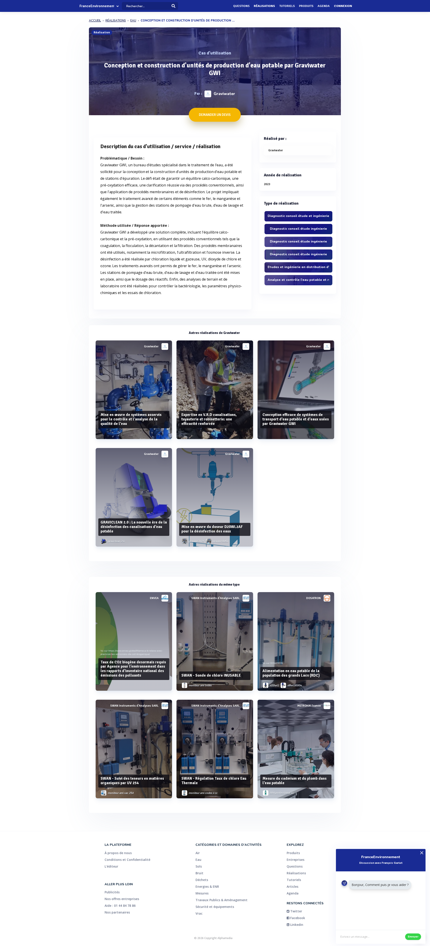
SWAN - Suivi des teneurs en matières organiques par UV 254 (132, 780)
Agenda (324, 6)
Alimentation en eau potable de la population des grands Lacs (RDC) (291, 673)
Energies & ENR (207, 886)
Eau (198, 859)
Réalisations (264, 6)
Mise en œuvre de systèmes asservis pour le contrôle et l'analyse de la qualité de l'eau (131, 419)
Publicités (112, 892)
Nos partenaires (117, 912)
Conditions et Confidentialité (127, 859)
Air (198, 853)
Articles (292, 886)
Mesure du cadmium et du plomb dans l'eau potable (294, 780)
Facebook (297, 918)
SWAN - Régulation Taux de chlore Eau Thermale (213, 780)
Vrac (199, 913)
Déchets (202, 880)
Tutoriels (287, 6)
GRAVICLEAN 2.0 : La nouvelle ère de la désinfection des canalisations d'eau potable (134, 527)
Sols (199, 866)
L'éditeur (111, 866)
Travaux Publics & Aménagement (221, 900)
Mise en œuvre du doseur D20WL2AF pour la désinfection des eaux (212, 529)
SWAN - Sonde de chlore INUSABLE (211, 675)
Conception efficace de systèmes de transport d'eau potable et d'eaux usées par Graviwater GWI (295, 419)
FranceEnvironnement (97, 6)
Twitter (295, 911)
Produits (306, 6)
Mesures (202, 893)
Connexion (343, 6)
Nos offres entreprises (122, 899)
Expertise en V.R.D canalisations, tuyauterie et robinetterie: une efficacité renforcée (209, 419)
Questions (241, 6)
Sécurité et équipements (215, 907)
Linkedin (296, 924)
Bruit (199, 873)
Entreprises (295, 859)
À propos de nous (118, 853)
